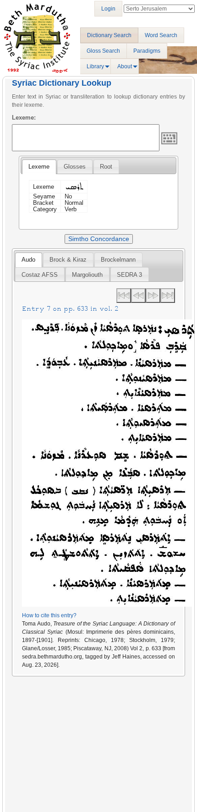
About (124, 66)
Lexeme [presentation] (38, 166)
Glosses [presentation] (75, 166)
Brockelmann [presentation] (118, 259)
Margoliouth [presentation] (87, 274)
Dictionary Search (109, 35)
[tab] (39, 166)
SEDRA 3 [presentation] (129, 274)
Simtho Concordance (98, 238)
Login (108, 8)
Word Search (161, 35)
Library (95, 66)
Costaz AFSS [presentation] (40, 274)
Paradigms (146, 51)
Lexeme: (24, 117)
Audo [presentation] (28, 259)
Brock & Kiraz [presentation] (68, 259)
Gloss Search (103, 51)
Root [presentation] (106, 166)
